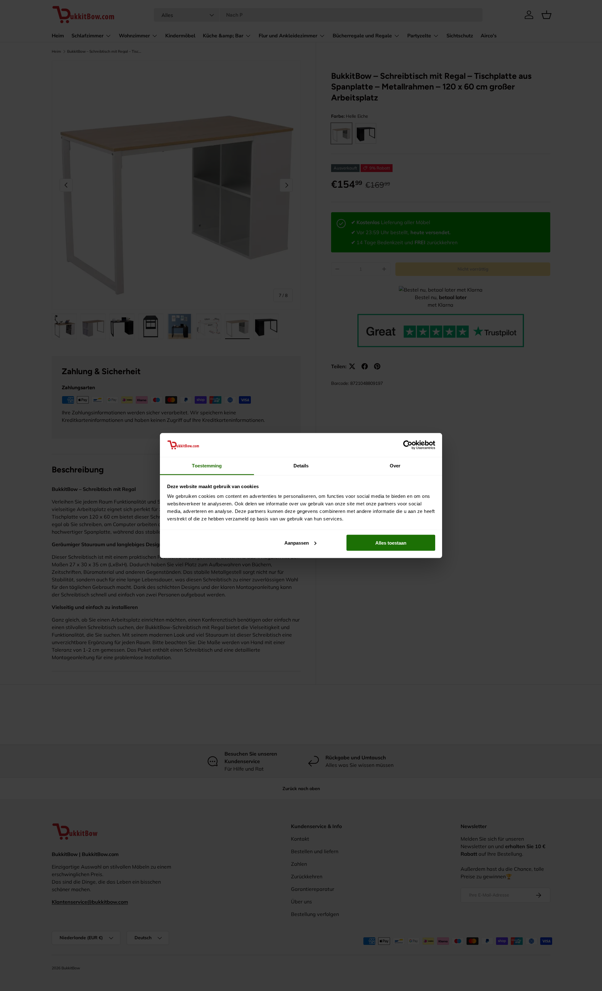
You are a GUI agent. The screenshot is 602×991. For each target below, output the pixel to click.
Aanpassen (296, 542)
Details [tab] (301, 465)
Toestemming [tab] (207, 465)
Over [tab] (395, 465)
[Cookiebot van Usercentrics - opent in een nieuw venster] (407, 445)
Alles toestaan (390, 542)
